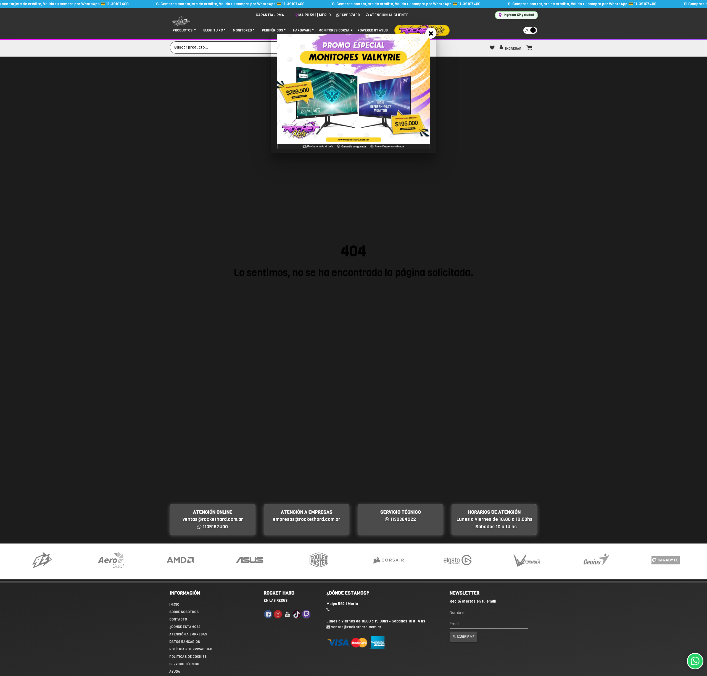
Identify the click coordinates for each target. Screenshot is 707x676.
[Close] (430, 33)
